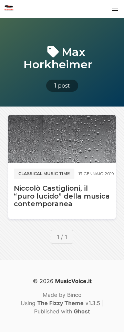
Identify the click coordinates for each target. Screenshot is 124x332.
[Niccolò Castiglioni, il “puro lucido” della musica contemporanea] (62, 139)
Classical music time (44, 173)
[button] (115, 9)
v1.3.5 (68, 303)
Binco (74, 294)
